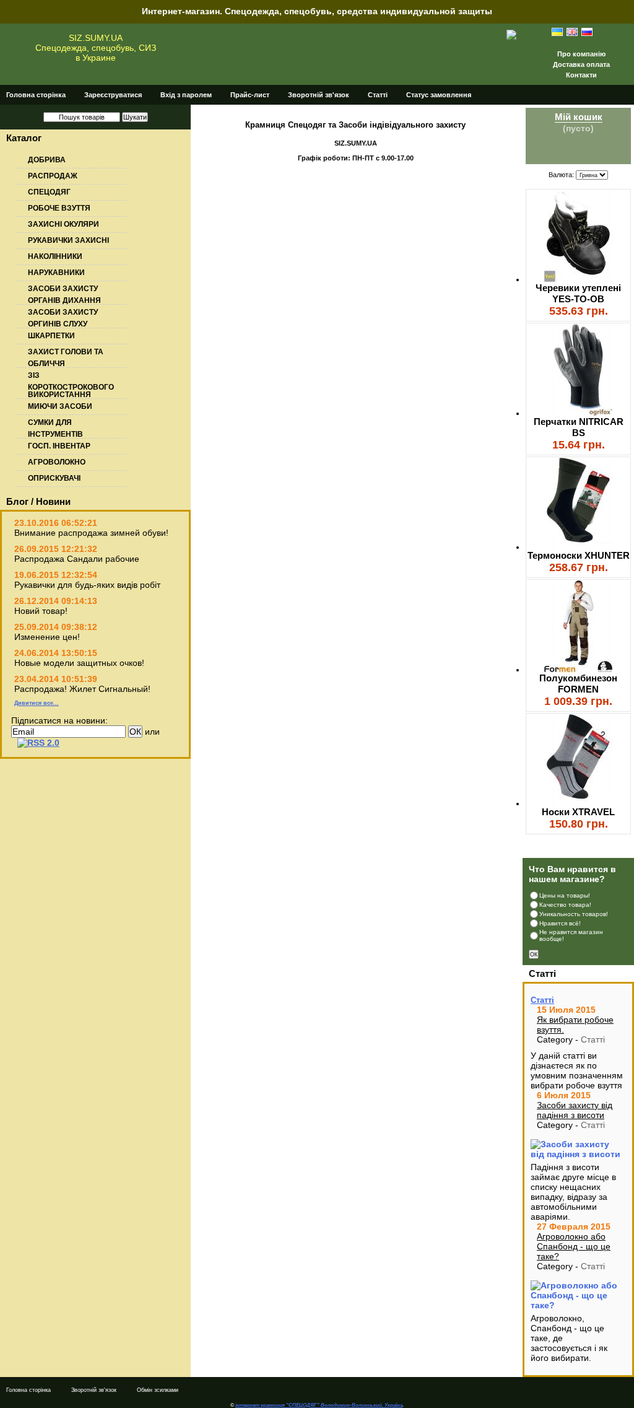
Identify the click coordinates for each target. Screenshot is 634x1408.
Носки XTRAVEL (578, 812)
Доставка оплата (581, 64)
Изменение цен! (47, 637)
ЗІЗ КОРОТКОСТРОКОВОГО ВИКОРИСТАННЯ (71, 385)
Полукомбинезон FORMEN (578, 683)
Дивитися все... (36, 703)
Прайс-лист (249, 94)
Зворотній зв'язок (318, 94)
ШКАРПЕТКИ (51, 335)
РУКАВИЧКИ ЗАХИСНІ (68, 240)
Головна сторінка (36, 94)
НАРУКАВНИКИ (56, 272)
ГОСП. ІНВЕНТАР (59, 446)
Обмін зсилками (157, 1389)
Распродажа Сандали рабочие (76, 559)
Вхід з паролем (186, 94)
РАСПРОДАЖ (52, 176)
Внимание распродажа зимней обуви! (91, 533)
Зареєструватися (113, 94)
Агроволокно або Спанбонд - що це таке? (573, 1246)
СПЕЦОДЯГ (49, 192)
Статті (378, 94)
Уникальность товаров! (573, 914)
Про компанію (581, 54)
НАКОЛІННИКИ (55, 256)
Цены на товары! (564, 895)
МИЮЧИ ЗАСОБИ (60, 406)
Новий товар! (40, 611)
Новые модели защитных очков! (79, 663)
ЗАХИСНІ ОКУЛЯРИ (63, 224)
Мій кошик (578, 117)
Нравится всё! (560, 923)
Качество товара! (565, 904)
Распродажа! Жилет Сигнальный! (82, 689)
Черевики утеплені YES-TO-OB (578, 293)
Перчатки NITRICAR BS (578, 427)
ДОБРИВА (47, 160)
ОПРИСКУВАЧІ (54, 478)
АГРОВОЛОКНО (56, 462)
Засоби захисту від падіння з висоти (574, 1110)
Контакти (581, 75)
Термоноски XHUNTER (579, 555)
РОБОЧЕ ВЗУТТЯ (59, 208)
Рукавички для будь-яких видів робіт (87, 585)
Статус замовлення (438, 94)
